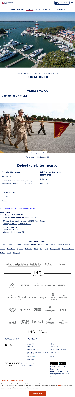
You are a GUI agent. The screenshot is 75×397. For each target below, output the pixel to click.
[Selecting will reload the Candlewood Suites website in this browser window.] (62, 322)
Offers (45, 9)
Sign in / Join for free (63, 3)
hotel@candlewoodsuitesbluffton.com (21, 217)
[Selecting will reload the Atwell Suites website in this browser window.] (25, 322)
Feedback (30, 359)
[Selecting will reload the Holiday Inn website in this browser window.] (50, 309)
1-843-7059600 (17, 215)
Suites (13, 9)
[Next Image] (43, 153)
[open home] (2, 265)
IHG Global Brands (33, 349)
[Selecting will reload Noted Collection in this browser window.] (22, 297)
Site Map (52, 356)
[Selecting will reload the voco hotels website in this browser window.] (32, 297)
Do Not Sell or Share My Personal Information (37, 352)
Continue (37, 393)
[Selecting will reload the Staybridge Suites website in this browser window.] (37, 322)
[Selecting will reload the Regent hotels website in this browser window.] (25, 285)
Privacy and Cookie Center (58, 349)
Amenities (20, 9)
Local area (29, 9)
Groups (38, 9)
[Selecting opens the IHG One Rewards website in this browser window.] (37, 331)
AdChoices (30, 356)
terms (59, 385)
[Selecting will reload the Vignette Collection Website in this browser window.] (50, 285)
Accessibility (60, 9)
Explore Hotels (54, 352)
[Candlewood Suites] (7, 3)
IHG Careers (53, 344)
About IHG (30, 344)
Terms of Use (54, 347)
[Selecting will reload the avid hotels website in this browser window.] (12, 322)
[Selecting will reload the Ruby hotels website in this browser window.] (43, 297)
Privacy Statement (60, 387)
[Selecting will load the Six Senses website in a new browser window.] (12, 285)
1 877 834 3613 (27, 366)
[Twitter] (11, 345)
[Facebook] (6, 345)
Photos (51, 9)
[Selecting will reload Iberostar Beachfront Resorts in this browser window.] (63, 297)
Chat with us (31, 347)
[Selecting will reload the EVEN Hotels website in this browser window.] (25, 309)
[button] (72, 3)
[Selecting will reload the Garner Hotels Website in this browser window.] (62, 309)
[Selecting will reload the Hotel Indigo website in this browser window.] (11, 297)
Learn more (55, 371)
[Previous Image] (32, 153)
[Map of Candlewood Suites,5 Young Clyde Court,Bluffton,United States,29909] (17, 208)
